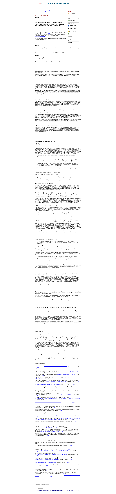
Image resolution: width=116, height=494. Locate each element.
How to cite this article (72, 28)
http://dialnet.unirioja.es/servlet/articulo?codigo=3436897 (49, 431)
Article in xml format (72, 25)
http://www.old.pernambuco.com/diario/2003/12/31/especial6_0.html (46, 427)
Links (38, 367)
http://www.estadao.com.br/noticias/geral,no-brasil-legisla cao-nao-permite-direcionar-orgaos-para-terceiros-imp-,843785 (57, 424)
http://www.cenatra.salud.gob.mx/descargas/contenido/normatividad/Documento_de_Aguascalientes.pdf (52, 415)
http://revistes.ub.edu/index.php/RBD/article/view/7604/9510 (45, 388)
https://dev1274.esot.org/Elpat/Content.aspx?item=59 (54, 404)
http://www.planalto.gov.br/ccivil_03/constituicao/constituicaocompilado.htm (48, 384)
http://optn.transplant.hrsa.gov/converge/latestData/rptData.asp (45, 462)
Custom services (72, 13)
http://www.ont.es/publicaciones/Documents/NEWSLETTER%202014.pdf (47, 459)
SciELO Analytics (72, 20)
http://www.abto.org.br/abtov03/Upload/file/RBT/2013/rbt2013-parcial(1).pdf (56, 366)
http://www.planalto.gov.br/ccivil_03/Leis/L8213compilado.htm (55, 381)
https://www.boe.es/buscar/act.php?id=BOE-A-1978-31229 (66, 374)
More (70, 39)
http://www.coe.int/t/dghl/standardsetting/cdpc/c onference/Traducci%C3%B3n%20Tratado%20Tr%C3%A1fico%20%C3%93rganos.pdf (57, 398)
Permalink (70, 42)
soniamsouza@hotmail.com (48, 33)
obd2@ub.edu (58, 493)
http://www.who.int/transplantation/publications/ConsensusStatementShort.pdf (48, 402)
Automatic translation (72, 31)
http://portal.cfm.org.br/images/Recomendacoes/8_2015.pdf (61, 394)
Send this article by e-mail (73, 33)
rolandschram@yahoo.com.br (40, 36)
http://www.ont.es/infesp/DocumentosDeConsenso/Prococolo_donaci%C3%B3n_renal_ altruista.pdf (51, 454)
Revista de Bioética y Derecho (43, 11)
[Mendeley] (68, 39)
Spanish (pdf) (71, 23)
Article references (72, 26)
